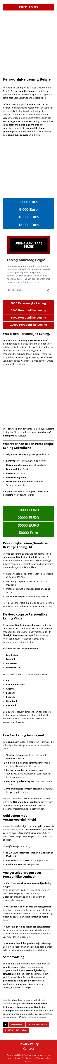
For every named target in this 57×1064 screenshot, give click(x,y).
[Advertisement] (28, 47)
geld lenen (16, 1024)
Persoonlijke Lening (16, 1030)
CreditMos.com (29, 1055)
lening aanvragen (37, 1024)
